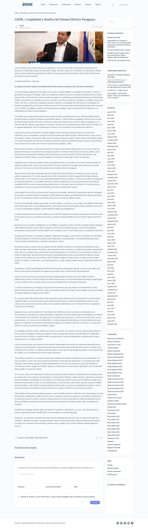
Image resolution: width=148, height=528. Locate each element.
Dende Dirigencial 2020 (114, 360)
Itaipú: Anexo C (123, 90)
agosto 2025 (111, 149)
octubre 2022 (111, 255)
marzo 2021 (111, 315)
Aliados (98, 4)
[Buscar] (113, 5)
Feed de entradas (113, 468)
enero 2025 (111, 171)
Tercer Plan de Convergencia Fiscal (118, 60)
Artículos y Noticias (113, 341)
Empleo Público (112, 394)
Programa (110, 441)
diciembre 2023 (112, 212)
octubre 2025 (111, 143)
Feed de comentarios (114, 471)
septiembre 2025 (112, 146)
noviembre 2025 (112, 140)
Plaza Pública (29, 438)
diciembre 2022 (112, 249)
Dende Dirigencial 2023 (114, 369)
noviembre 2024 (112, 177)
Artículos (77, 4)
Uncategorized (112, 451)
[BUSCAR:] (119, 22)
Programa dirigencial (113, 444)
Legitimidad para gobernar (115, 82)
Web (76, 487)
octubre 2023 (111, 218)
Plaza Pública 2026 (113, 435)
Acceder (110, 465)
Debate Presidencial (113, 351)
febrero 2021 (111, 318)
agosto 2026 (111, 112)
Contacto (88, 4)
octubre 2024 (111, 180)
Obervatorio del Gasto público (117, 404)
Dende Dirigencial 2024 (114, 373)
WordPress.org (112, 474)
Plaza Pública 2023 (113, 426)
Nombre (22, 487)
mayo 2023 (110, 233)
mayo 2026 (111, 121)
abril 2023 (110, 237)
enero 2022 (111, 283)
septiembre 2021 (112, 296)
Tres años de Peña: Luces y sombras (119, 50)
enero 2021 (111, 321)
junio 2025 (110, 156)
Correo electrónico (54, 487)
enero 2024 (111, 209)
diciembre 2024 (112, 174)
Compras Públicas (113, 348)
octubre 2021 (111, 293)
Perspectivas (111, 407)
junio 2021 (110, 305)
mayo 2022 (110, 271)
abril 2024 (110, 199)
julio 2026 (110, 115)
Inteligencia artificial (113, 37)
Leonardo (110, 75)
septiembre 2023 (112, 221)
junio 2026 (110, 118)
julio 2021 (110, 302)
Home (43, 4)
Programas (53, 4)
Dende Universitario (113, 376)
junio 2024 (110, 193)
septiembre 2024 (112, 184)
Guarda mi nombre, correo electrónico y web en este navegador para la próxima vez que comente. (58, 497)
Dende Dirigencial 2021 (114, 363)
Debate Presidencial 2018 (115, 357)
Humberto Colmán (113, 401)
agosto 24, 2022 (25, 28)
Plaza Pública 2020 (113, 416)
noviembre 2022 (112, 252)
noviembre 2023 (112, 215)
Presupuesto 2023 (113, 438)
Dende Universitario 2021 (115, 379)
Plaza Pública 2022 (41, 438)
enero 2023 (111, 246)
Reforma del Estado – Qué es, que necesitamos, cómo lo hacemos (118, 95)
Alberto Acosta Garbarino (115, 338)
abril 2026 (110, 124)
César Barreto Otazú (114, 345)
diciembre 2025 (112, 137)
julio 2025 (110, 152)
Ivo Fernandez (111, 93)
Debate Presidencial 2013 (115, 354)
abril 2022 (110, 274)
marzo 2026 (111, 127)
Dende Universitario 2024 (115, 388)
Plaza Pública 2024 (113, 429)
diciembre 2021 (112, 286)
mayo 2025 (111, 159)
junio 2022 (110, 268)
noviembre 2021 (112, 290)
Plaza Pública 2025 (113, 432)
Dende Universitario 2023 (115, 385)
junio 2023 (110, 230)
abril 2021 (110, 311)
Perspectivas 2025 (113, 410)
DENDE (21, 26)
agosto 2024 (111, 187)
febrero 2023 (111, 243)
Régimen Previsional (113, 447)
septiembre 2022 (112, 258)
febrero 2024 (111, 205)
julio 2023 (110, 227)
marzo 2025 (111, 165)
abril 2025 (110, 162)
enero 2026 (111, 134)
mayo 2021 (110, 308)
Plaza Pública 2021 (113, 419)
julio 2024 (110, 190)
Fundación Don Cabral (114, 398)
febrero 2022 (111, 280)
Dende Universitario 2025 (115, 391)
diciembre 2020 (112, 324)
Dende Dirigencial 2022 (114, 366)
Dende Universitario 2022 (115, 382)
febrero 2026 (111, 131)
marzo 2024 (111, 202)
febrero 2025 (111, 168)
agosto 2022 (111, 262)
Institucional (66, 4)
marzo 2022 (111, 277)
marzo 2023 (111, 240)
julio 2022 (110, 265)
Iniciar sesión (123, 5)
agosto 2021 (111, 299)
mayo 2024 (111, 196)
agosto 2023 (111, 224)
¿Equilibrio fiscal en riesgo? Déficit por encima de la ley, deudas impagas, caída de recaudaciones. (118, 55)
